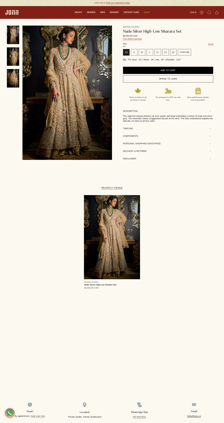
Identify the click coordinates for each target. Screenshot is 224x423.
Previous (22, 93)
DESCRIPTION (130, 111)
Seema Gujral (131, 27)
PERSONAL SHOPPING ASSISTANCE (142, 143)
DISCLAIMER (129, 158)
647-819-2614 (139, 417)
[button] (78, 12)
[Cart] (217, 12)
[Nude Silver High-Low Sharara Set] (112, 237)
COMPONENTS (130, 136)
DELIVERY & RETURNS (135, 151)
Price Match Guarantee (132, 39)
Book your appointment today (118, 3)
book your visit (38, 416)
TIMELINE (128, 128)
